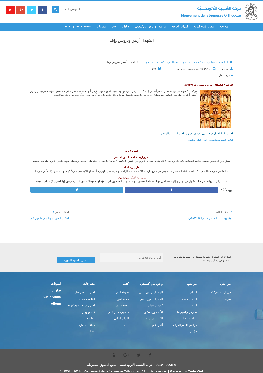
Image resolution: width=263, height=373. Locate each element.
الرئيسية (223, 62)
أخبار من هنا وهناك (84, 292)
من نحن (224, 26)
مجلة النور (123, 298)
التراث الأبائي (121, 318)
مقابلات (90, 318)
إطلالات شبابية (86, 298)
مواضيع (162, 26)
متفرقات (101, 26)
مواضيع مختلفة (188, 318)
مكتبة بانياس (122, 305)
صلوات (125, 26)
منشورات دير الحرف (117, 312)
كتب (114, 26)
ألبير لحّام (157, 325)
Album (66, 26)
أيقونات (56, 283)
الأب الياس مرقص (153, 318)
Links (92, 331)
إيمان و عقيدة (189, 298)
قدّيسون (198, 62)
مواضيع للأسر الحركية (184, 325)
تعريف (227, 298)
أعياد (194, 305)
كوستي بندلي (155, 305)
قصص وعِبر (88, 312)
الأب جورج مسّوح (153, 312)
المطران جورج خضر (151, 298)
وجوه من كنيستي (144, 26)
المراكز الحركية (180, 26)
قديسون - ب (146, 62)
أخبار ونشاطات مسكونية (81, 305)
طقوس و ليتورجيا (187, 312)
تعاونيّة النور (122, 292)
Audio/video (83, 26)
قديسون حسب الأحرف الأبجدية (173, 62)
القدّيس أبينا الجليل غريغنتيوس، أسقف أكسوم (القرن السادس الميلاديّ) (196, 133)
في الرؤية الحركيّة (221, 292)
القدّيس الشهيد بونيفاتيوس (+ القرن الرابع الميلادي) (210, 140)
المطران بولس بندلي (151, 292)
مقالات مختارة (87, 325)
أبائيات (193, 292)
